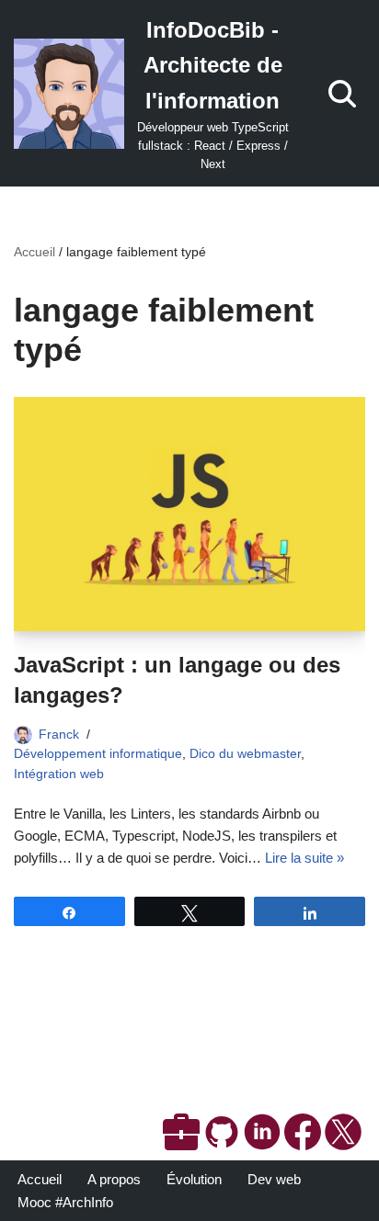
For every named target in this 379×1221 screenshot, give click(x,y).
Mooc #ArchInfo (65, 1202)
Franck (59, 734)
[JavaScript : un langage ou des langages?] (189, 514)
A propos (114, 1179)
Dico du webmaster (245, 754)
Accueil (34, 251)
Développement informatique (98, 754)
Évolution (194, 1179)
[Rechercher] (342, 93)
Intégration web (59, 774)
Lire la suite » (304, 857)
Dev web (274, 1179)
